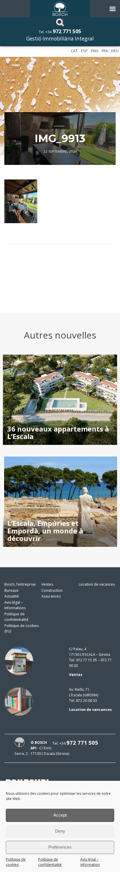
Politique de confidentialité (50, 862)
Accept (60, 815)
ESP (84, 50)
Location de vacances (97, 584)
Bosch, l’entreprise (20, 584)
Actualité (11, 596)
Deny (60, 831)
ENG (94, 50)
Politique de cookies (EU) (21, 628)
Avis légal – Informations (15, 605)
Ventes (47, 584)
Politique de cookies (16, 862)
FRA (105, 50)
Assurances (51, 596)
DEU (115, 50)
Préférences (60, 847)
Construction (52, 590)
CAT (74, 50)
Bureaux (11, 590)
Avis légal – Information (90, 862)
